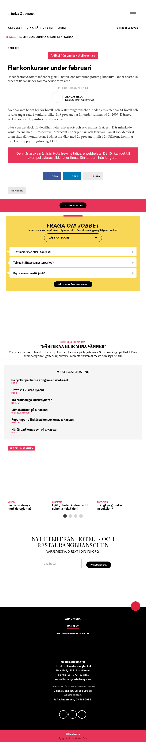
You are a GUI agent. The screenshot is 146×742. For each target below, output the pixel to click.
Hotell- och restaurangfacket (73, 666)
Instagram (82, 714)
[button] (65, 516)
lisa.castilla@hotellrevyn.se (79, 99)
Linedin (72, 714)
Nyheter (17, 190)
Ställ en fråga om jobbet (73, 284)
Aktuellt (15, 27)
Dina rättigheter (40, 27)
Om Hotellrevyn (127, 28)
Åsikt (62, 27)
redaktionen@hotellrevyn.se (73, 679)
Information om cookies (73, 634)
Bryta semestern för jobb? (29, 273)
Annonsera (73, 619)
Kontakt (73, 626)
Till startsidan (73, 205)
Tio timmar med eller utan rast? (32, 252)
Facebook (63, 714)
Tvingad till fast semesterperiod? (33, 262)
